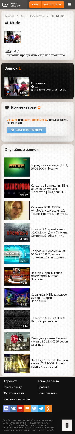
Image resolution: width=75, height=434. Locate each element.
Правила (43, 387)
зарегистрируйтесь (35, 119)
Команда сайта (48, 381)
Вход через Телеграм (28, 129)
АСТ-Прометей (33, 16)
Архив (9, 16)
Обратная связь (14, 393)
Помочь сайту (12, 387)
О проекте (10, 381)
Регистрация (53, 4)
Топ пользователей (16, 399)
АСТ (17, 51)
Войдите (12, 119)
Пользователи (47, 393)
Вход (35, 4)
